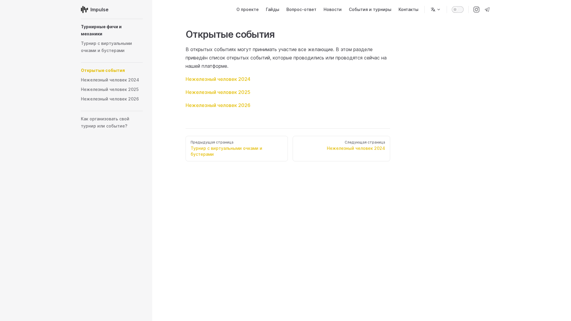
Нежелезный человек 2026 (218, 105)
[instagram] (476, 9)
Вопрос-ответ (301, 9)
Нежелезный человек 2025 (218, 92)
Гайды (272, 9)
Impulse (99, 9)
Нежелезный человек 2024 (218, 79)
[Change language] (435, 9)
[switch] (458, 9)
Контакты (408, 9)
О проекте (247, 9)
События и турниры (370, 9)
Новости (333, 9)
